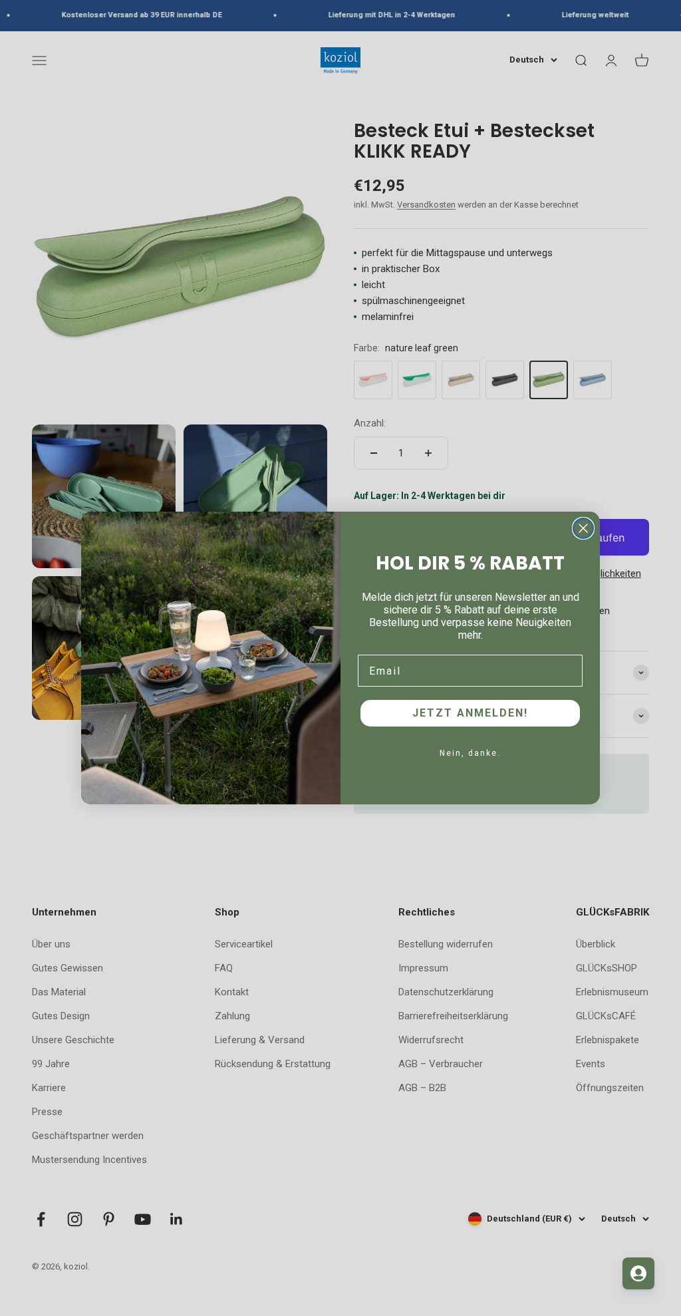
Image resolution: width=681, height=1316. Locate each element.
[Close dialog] (583, 528)
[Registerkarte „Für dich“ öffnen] (638, 1273)
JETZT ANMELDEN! (470, 713)
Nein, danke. (470, 753)
